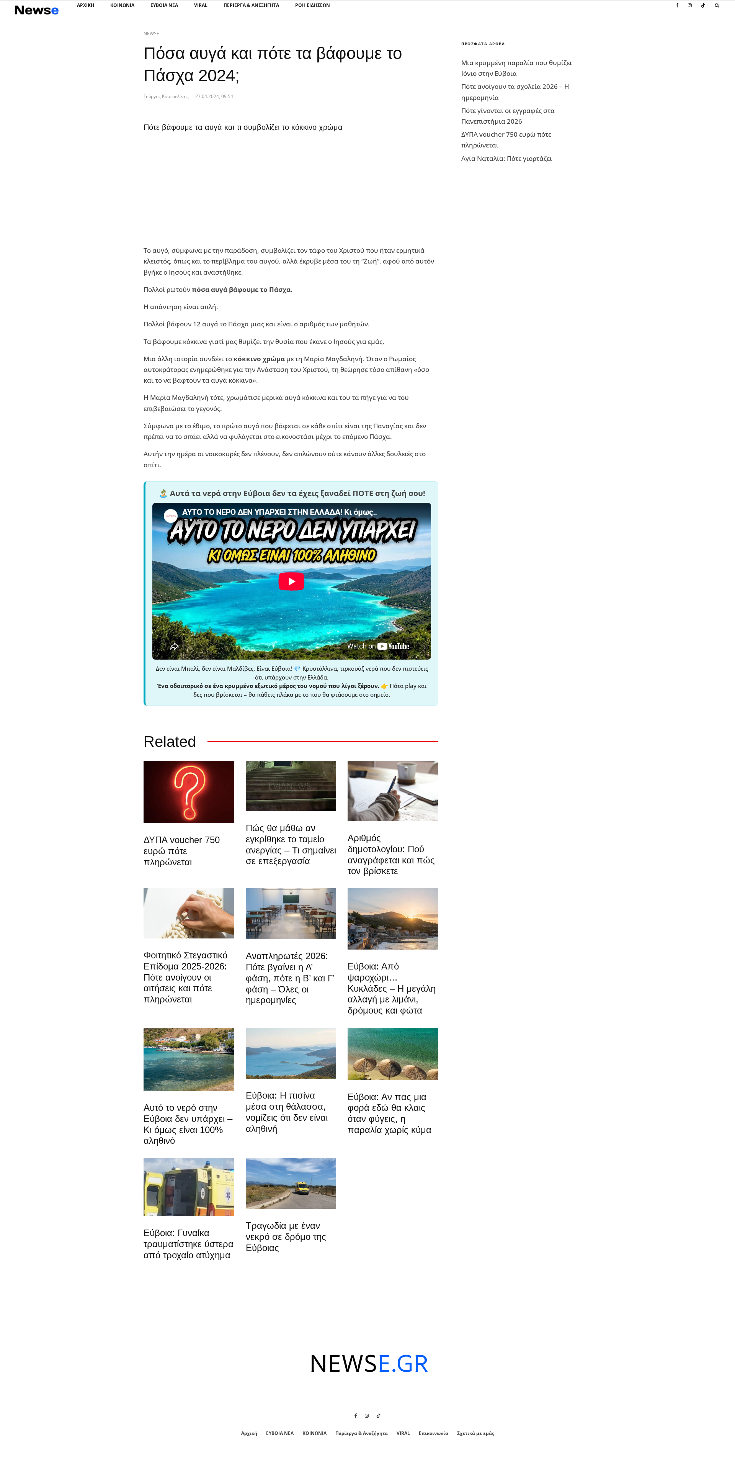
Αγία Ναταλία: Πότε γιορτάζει (506, 158)
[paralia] (291, 1053)
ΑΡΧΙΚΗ (85, 5)
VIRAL (200, 5)
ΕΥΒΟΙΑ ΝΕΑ (164, 5)
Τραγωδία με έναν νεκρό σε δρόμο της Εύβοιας (286, 1236)
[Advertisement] (201, 191)
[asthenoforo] (189, 1187)
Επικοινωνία (433, 1433)
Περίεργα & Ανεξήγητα (251, 5)
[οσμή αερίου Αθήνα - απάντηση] (189, 792)
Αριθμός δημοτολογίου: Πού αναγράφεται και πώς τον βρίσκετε (391, 854)
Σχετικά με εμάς (475, 1433)
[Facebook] (677, 9)
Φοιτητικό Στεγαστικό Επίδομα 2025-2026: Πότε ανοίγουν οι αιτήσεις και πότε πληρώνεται (185, 977)
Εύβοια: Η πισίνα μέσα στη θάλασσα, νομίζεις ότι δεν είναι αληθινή (287, 1111)
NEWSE (151, 33)
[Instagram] (689, 9)
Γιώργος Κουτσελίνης (166, 96)
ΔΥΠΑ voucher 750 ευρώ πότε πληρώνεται (182, 851)
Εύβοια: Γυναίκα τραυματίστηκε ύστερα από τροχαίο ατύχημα (189, 1244)
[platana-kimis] (393, 919)
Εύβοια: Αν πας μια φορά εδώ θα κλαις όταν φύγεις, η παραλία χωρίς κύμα (389, 1113)
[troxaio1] (291, 1183)
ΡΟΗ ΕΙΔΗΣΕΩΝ (312, 5)
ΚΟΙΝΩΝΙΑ (122, 5)
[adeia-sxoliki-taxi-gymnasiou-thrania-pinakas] (291, 913)
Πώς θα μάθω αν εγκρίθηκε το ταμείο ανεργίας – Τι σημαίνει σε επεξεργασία (291, 844)
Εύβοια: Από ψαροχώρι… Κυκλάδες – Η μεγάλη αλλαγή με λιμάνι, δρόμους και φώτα (392, 988)
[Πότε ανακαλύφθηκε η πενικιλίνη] (189, 913)
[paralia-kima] (189, 1059)
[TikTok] (703, 9)
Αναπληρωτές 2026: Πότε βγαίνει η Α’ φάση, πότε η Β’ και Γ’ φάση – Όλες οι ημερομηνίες (290, 978)
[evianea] (291, 786)
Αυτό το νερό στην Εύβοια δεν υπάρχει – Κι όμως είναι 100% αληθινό (188, 1124)
